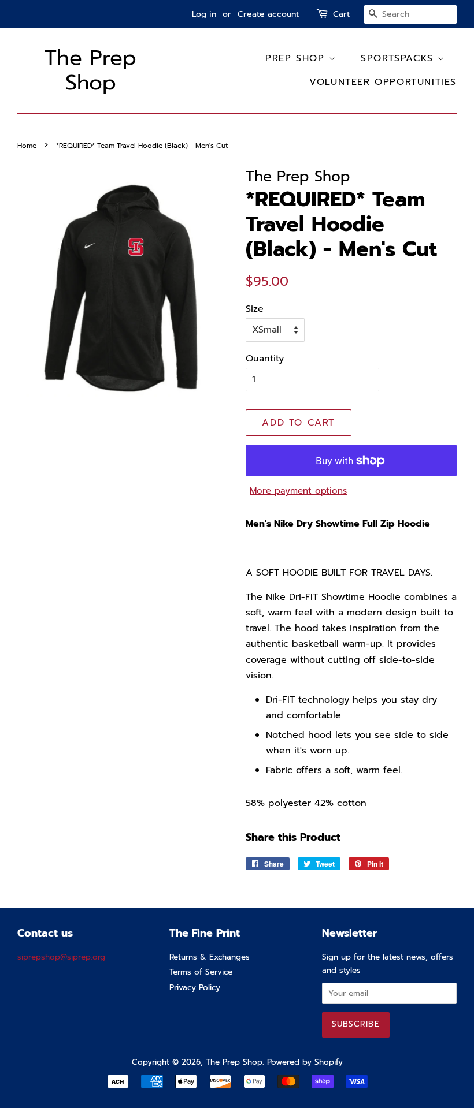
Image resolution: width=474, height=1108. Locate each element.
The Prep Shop (90, 70)
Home (26, 145)
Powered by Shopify (305, 1062)
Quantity (265, 358)
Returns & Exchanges (209, 957)
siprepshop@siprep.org (61, 957)
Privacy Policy (194, 988)
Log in (204, 14)
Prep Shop (297, 58)
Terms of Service (200, 972)
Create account (268, 14)
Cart (341, 14)
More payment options (298, 490)
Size (255, 309)
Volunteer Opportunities (383, 82)
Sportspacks (399, 58)
